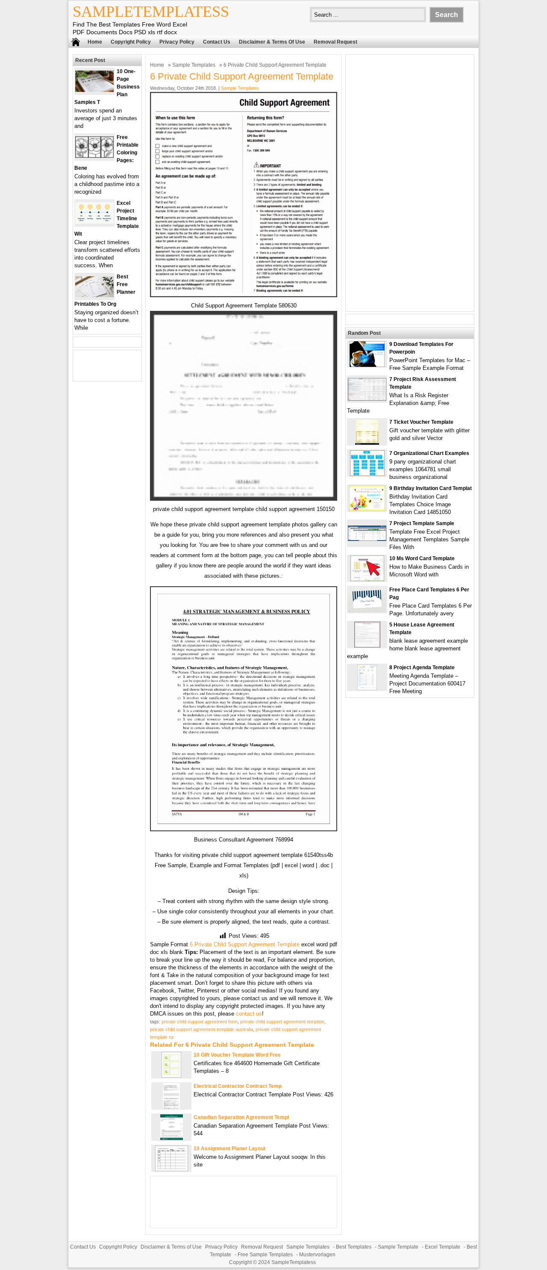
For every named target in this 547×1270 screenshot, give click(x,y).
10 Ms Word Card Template (422, 558)
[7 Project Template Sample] (367, 539)
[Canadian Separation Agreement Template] (171, 1138)
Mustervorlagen (317, 1255)
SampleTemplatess (151, 11)
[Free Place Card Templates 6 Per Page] (367, 610)
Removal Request (335, 42)
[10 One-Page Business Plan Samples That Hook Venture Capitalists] (94, 90)
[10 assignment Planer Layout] (171, 1169)
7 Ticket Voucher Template (421, 422)
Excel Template (442, 1247)
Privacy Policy (176, 42)
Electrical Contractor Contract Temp (238, 1086)
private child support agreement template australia (201, 1029)
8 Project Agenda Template (422, 667)
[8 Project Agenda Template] (367, 688)
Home (95, 42)
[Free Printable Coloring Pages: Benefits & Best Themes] (94, 156)
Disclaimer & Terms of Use (272, 42)
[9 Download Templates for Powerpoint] (367, 365)
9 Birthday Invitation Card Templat (430, 488)
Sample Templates (193, 65)
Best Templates (353, 1247)
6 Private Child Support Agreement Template (245, 944)
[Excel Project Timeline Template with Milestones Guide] (94, 222)
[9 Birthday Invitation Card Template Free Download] (367, 509)
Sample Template (398, 1247)
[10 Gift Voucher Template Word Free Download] (171, 1075)
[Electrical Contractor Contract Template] (171, 1107)
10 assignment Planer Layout (229, 1149)
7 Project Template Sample (421, 523)
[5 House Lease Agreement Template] (367, 645)
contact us (249, 1013)
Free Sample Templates (265, 1255)
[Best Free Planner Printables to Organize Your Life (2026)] (94, 295)
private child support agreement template (282, 1021)
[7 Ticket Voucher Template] (367, 443)
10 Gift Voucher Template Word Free (237, 1055)
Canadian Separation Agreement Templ (241, 1117)
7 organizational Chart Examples (429, 453)
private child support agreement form (200, 1021)
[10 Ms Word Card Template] (367, 579)
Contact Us (216, 42)
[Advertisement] (410, 183)
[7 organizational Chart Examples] (367, 474)
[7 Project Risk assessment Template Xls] (367, 399)
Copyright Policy (131, 42)
